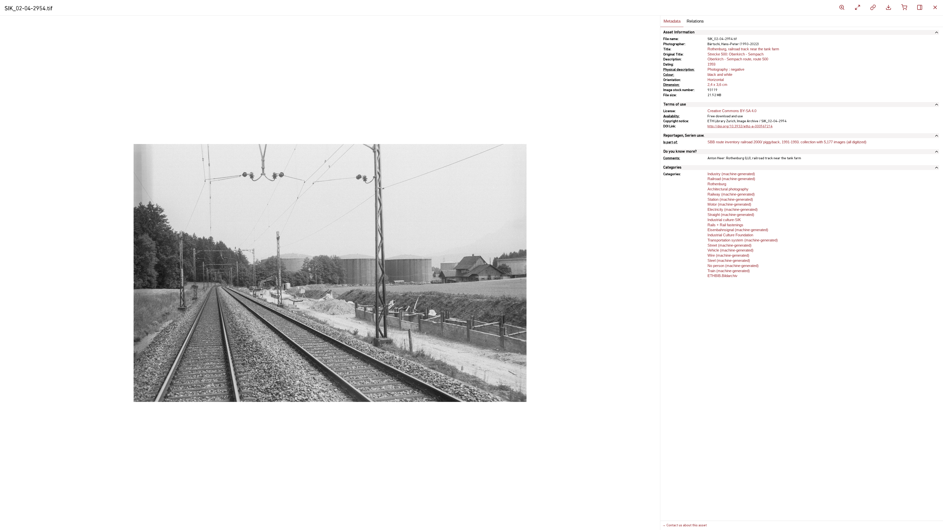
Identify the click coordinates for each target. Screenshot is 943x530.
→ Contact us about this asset (684, 525)
